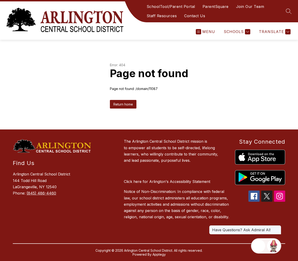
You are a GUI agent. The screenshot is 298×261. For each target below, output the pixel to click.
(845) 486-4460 (41, 193)
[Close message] (277, 227)
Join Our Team (250, 6)
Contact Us (194, 15)
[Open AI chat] (273, 245)
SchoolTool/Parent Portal (171, 6)
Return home (123, 104)
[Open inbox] (258, 245)
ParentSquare (216, 6)
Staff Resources (162, 15)
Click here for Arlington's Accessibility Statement (167, 181)
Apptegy (159, 254)
